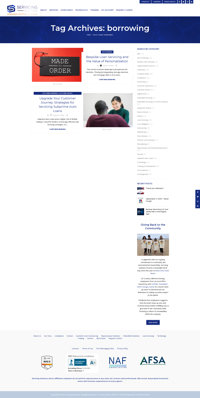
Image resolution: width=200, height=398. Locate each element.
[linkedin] (191, 1)
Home (89, 35)
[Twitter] (183, 1)
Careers (90, 338)
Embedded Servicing (144, 98)
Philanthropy (142, 132)
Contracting (141, 82)
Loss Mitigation (143, 124)
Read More (153, 322)
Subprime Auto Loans (145, 158)
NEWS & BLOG (169, 2)
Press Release (142, 136)
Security (140, 154)
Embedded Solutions (131, 336)
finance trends (142, 112)
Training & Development (146, 166)
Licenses (75, 348)
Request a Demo (115, 338)
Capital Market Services (146, 66)
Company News (143, 74)
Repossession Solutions (110, 336)
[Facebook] (179, 1)
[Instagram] (187, 1)
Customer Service (65, 93)
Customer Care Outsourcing (87, 336)
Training (81, 338)
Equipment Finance (144, 108)
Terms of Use (87, 348)
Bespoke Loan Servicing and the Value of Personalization (107, 59)
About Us (37, 336)
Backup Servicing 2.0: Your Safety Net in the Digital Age (157, 211)
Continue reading (107, 79)
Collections (141, 70)
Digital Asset (142, 94)
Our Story (48, 336)
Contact (70, 336)
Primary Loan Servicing (145, 140)
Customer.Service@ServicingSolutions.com (43, 2)
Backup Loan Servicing (145, 62)
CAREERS (156, 2)
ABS (138, 54)
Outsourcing (107, 52)
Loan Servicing (142, 120)
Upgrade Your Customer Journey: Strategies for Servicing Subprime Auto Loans (58, 104)
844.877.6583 (66, 2)
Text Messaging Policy (105, 348)
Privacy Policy (122, 348)
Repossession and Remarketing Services (152, 148)
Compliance (141, 78)
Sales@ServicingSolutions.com (126, 2)
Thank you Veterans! (154, 188)
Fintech (140, 116)
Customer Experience (50, 93)
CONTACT (145, 2)
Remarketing (142, 144)
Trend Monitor (142, 170)
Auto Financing (142, 58)
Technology (141, 162)
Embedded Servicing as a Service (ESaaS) (152, 102)
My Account (101, 338)
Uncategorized (142, 174)
